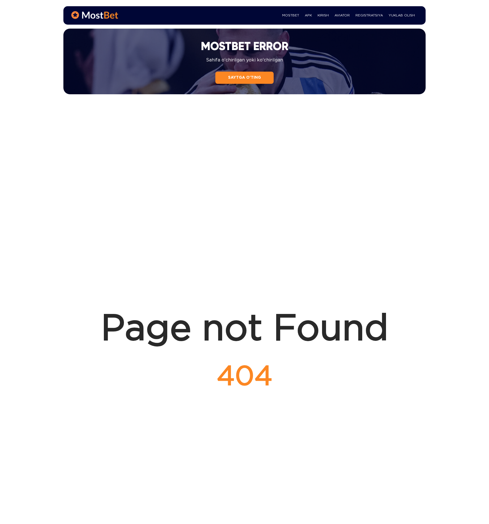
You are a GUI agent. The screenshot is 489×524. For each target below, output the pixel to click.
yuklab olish (402, 15)
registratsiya (369, 15)
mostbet (290, 15)
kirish (323, 15)
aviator (342, 15)
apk (308, 15)
